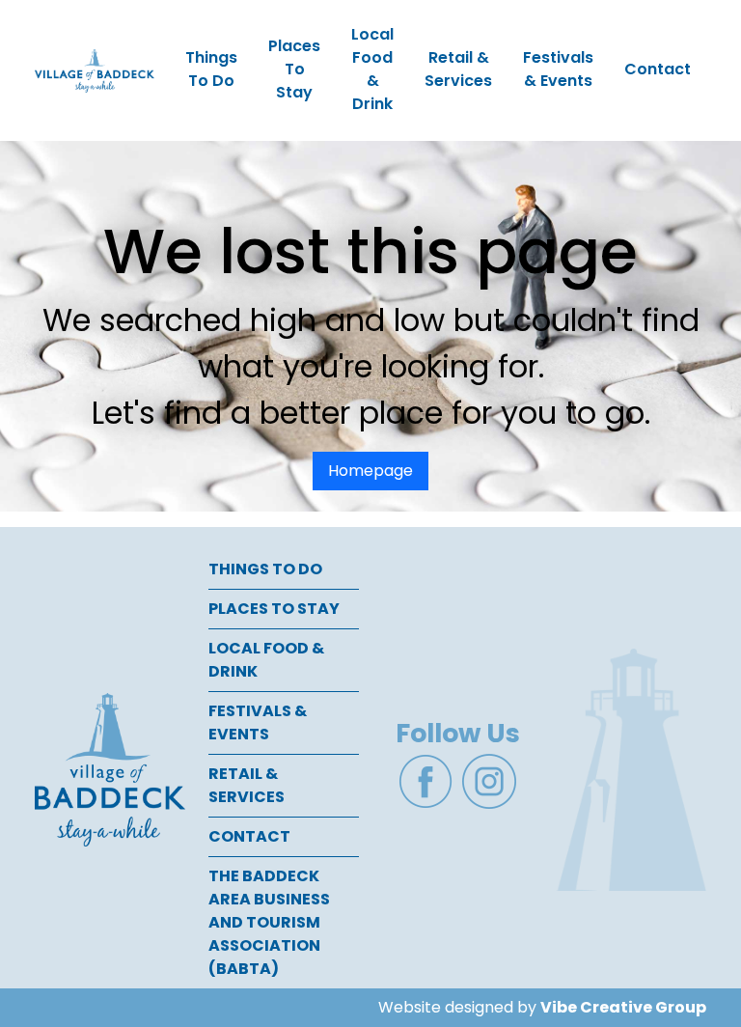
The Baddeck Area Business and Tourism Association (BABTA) (269, 922)
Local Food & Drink (372, 69)
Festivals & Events (558, 69)
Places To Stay (294, 69)
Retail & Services (458, 69)
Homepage (370, 470)
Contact (657, 69)
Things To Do (211, 69)
